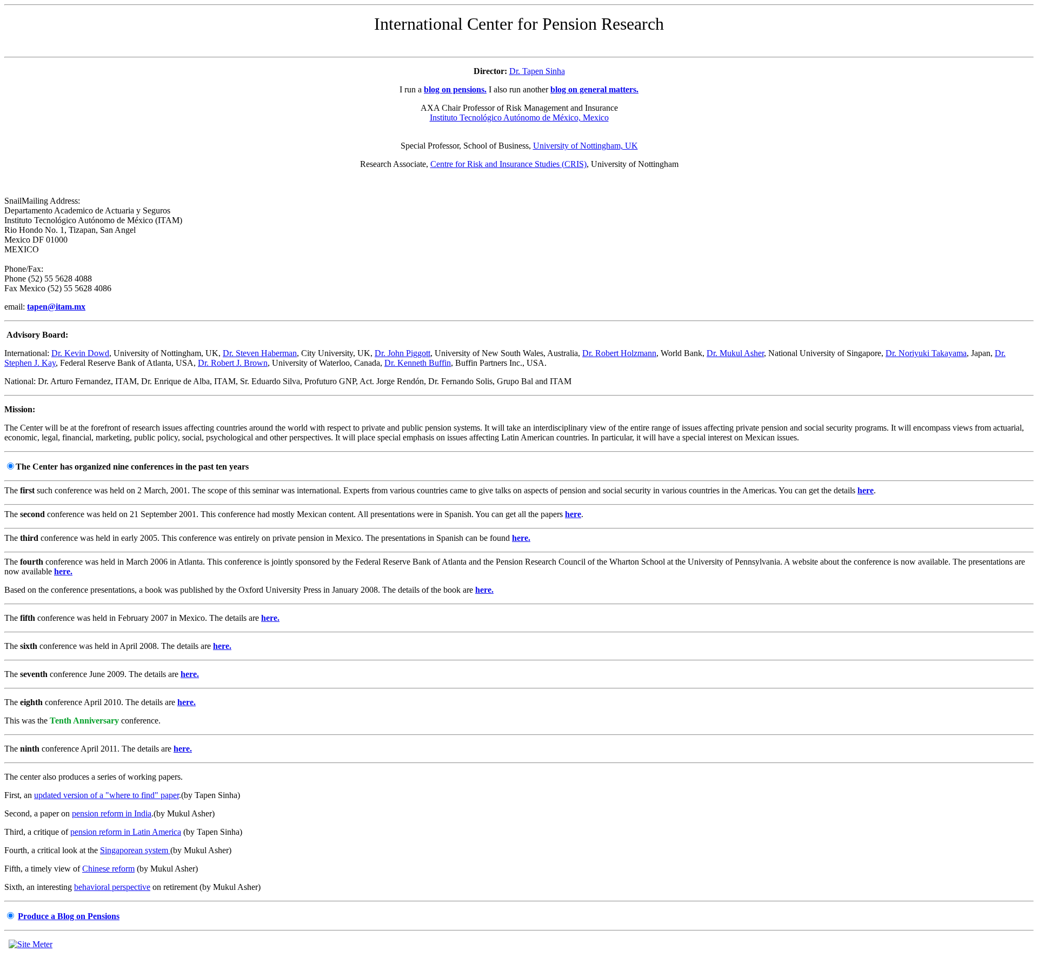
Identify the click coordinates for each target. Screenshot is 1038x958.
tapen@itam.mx (56, 306)
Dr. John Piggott (402, 353)
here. (521, 537)
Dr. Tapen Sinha (537, 71)
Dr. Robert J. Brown (233, 362)
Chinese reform (108, 868)
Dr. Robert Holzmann (619, 353)
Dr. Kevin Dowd (80, 353)
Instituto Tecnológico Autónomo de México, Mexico (519, 117)
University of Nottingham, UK (585, 145)
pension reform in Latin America (125, 831)
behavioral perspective (112, 887)
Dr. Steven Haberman (260, 353)
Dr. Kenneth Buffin (417, 362)
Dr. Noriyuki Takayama (926, 353)
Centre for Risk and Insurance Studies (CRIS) (508, 164)
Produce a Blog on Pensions (68, 916)
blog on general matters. (594, 89)
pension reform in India (111, 813)
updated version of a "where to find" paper (106, 795)
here (865, 490)
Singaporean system (135, 850)
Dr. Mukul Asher (735, 353)
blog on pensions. (455, 89)
